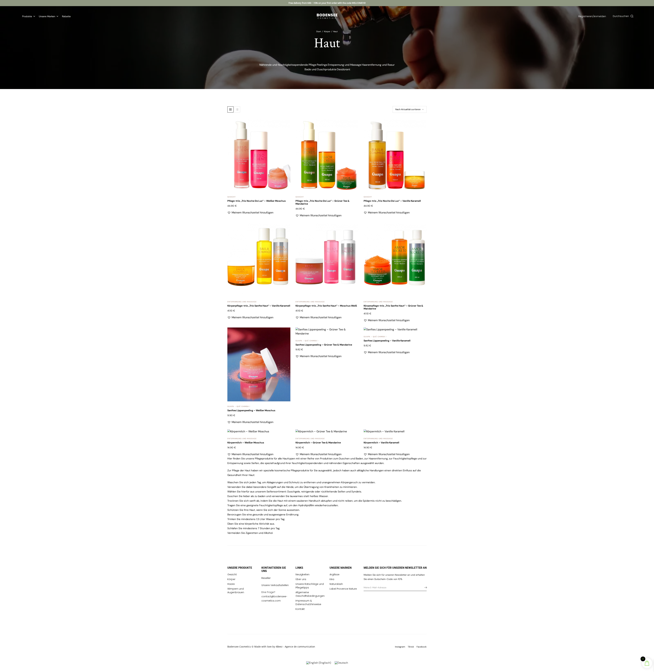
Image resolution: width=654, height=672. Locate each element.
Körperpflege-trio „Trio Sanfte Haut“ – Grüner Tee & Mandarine (393, 307)
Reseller (266, 578)
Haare (231, 584)
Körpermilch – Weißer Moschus (245, 442)
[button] (286, 124)
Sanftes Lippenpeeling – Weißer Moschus (251, 410)
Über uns (300, 579)
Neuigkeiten (302, 574)
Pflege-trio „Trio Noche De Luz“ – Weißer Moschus (256, 200)
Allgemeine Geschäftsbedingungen (310, 594)
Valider (425, 587)
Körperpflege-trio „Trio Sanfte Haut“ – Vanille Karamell (258, 305)
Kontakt (300, 609)
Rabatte (66, 16)
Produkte (27, 16)
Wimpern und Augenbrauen (235, 590)
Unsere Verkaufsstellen (275, 585)
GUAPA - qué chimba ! (238, 406)
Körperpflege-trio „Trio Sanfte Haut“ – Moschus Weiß (326, 305)
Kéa (332, 579)
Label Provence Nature (343, 588)
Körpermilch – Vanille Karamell (381, 442)
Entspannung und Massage (242, 302)
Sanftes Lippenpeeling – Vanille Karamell (387, 340)
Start (318, 31)
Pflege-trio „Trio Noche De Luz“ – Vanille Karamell (392, 200)
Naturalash (336, 584)
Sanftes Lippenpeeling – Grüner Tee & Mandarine (323, 344)
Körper (327, 31)
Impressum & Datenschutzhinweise (308, 602)
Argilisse (334, 574)
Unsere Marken (47, 16)
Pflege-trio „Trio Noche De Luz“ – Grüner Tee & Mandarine (322, 202)
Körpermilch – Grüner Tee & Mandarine (318, 442)
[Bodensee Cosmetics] (327, 16)
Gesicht (231, 197)
